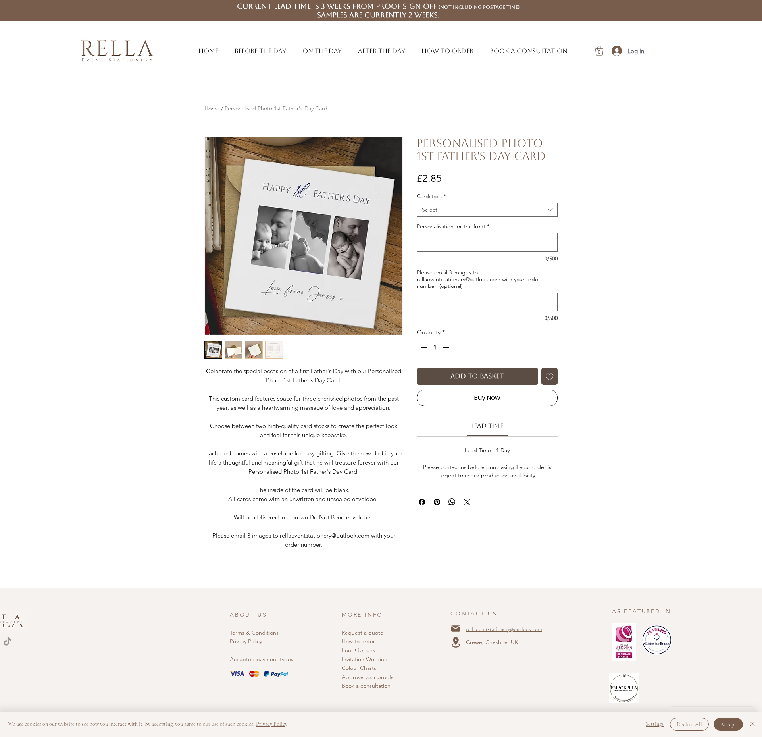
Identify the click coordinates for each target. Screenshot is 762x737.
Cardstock (431, 196)
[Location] (455, 642)
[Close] (752, 724)
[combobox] (487, 210)
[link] (487, 426)
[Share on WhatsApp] (452, 502)
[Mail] (455, 628)
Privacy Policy (246, 641)
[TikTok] (7, 642)
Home (211, 108)
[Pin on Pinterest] (437, 502)
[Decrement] (423, 347)
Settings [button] (655, 724)
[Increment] (446, 347)
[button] (260, 51)
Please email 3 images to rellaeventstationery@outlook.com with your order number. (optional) (478, 279)
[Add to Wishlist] (549, 376)
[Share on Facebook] (422, 502)
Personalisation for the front (453, 226)
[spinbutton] (435, 347)
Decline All (689, 724)
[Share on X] (467, 502)
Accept (728, 724)
